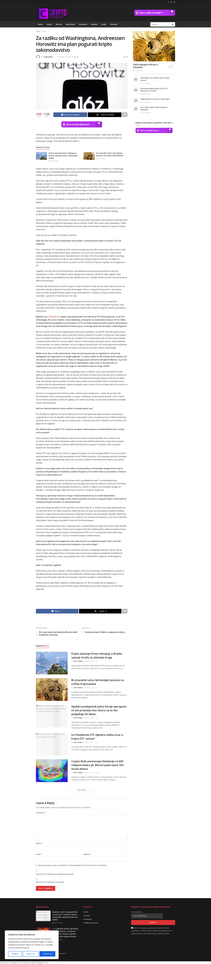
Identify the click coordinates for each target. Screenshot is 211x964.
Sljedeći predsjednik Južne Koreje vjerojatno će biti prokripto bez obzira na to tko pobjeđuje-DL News (99, 710)
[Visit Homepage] (51, 13)
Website (87, 854)
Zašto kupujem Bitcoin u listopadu (145, 66)
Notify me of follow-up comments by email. (55, 874)
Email (39, 854)
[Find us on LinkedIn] (174, 2)
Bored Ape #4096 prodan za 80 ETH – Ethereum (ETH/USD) (154, 89)
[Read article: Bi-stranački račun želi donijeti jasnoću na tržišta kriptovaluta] (89, 156)
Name (39, 843)
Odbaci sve (30, 954)
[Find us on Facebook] (168, 2)
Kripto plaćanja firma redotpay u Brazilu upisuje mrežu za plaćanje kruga (63, 155)
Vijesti (49, 24)
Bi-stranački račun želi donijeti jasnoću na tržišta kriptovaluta (109, 154)
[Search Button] (173, 24)
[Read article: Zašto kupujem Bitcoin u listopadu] (154, 46)
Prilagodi (15, 954)
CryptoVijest (48, 57)
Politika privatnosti (91, 923)
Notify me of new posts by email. (50, 882)
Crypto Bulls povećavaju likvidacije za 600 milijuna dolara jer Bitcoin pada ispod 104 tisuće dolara (97, 765)
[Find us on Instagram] (171, 2)
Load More (81, 790)
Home (40, 24)
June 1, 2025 (90, 718)
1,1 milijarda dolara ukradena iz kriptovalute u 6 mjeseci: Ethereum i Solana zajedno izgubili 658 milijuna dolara (65, 932)
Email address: (136, 912)
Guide (103, 24)
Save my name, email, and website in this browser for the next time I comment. (72, 865)
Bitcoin (59, 24)
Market (94, 24)
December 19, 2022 (64, 57)
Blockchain (70, 24)
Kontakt (113, 24)
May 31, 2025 (90, 773)
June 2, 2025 (54, 161)
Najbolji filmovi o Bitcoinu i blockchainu (155, 99)
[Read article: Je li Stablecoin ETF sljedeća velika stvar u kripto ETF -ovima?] (52, 744)
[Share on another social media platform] (124, 114)
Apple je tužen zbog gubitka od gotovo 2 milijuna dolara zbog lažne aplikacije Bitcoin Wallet (65, 916)
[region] (32, 944)
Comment (41, 812)
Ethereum (83, 24)
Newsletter (88, 919)
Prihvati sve (47, 954)
